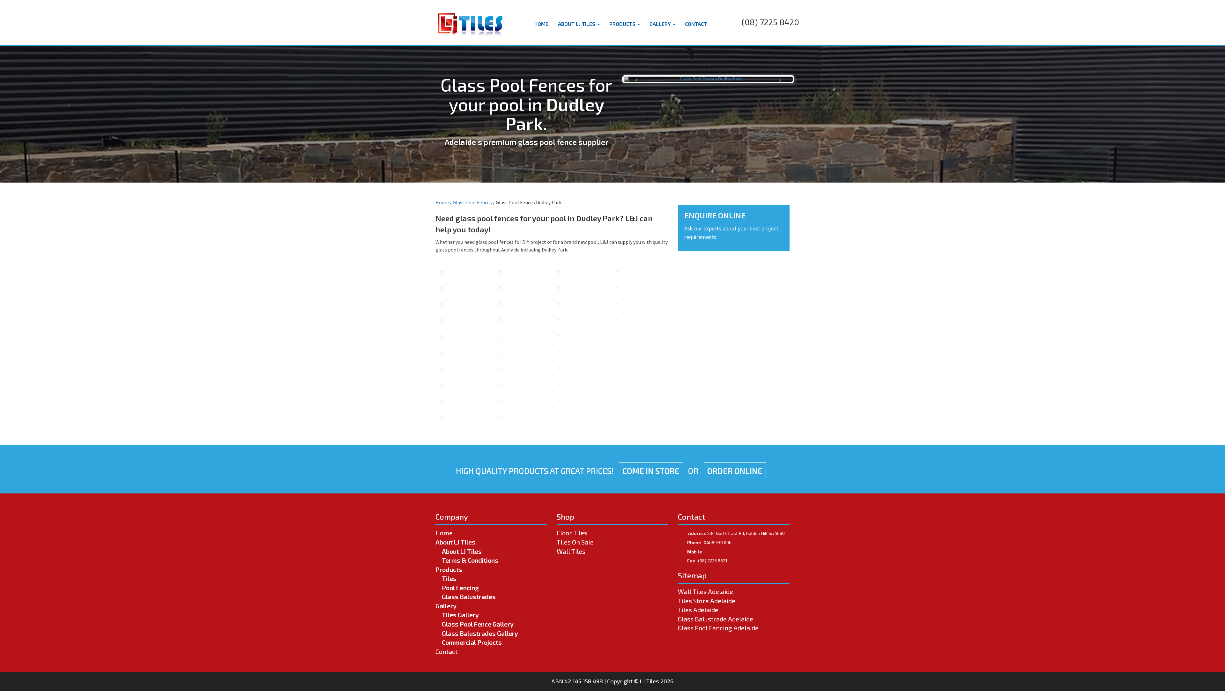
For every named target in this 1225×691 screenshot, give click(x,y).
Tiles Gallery (460, 615)
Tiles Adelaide (698, 609)
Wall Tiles (571, 551)
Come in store (650, 471)
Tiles (449, 578)
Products (623, 24)
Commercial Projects (472, 642)
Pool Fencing (460, 587)
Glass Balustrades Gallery (480, 633)
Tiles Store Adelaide (706, 601)
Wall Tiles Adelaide (705, 591)
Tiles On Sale (575, 542)
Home (541, 24)
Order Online (734, 471)
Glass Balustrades (469, 596)
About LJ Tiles (577, 24)
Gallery (661, 24)
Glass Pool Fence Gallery (478, 624)
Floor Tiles (572, 533)
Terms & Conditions (470, 560)
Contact (696, 24)
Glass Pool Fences (472, 202)
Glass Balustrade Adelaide (715, 619)
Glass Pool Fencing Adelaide (718, 628)
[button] (636, 79)
